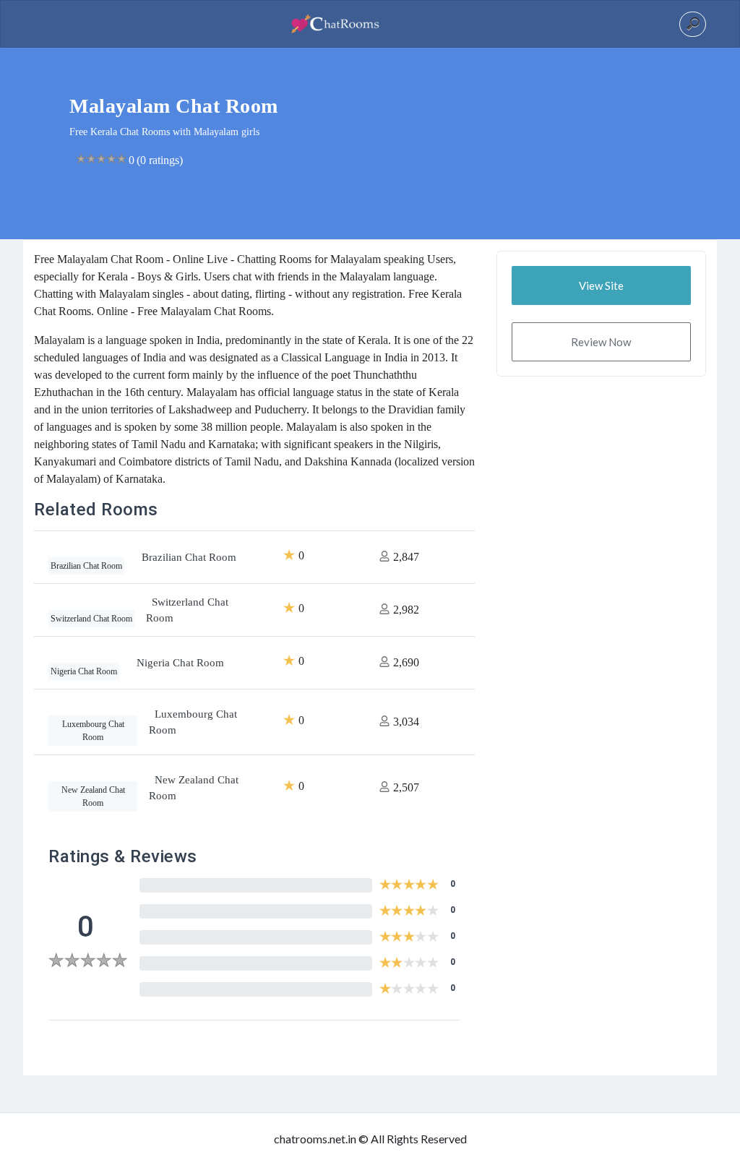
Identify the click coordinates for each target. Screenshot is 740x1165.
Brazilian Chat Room (189, 557)
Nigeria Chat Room (180, 663)
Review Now (601, 341)
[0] (88, 962)
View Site (601, 285)
